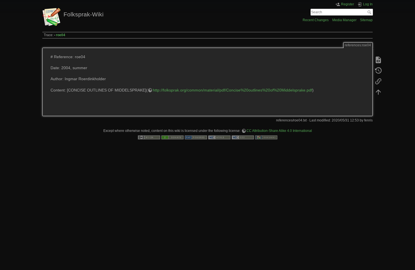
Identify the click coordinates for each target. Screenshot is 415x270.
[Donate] (172, 137)
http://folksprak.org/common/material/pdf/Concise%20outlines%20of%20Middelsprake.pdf (232, 90)
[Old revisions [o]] (378, 70)
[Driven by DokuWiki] (266, 137)
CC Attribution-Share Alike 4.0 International (279, 131)
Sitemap (366, 20)
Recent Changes (316, 20)
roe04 (60, 35)
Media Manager (344, 20)
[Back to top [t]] (378, 92)
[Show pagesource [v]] (378, 60)
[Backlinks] (378, 81)
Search (370, 12)
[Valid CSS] (242, 137)
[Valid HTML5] (219, 137)
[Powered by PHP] (196, 137)
